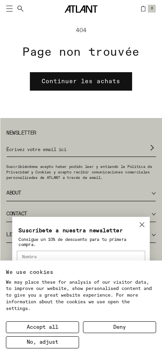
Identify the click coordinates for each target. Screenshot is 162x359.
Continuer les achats (81, 81)
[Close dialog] (141, 224)
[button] (17, 8)
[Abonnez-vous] (152, 148)
